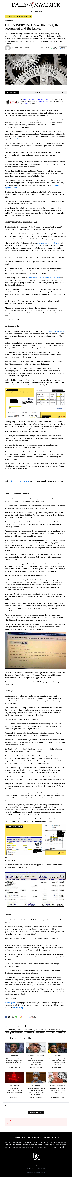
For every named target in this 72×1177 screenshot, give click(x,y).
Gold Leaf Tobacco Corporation (53, 1029)
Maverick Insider (22, 1137)
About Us (36, 1137)
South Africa (9, 1026)
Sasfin (7, 1032)
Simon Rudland (39, 1029)
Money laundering (10, 1029)
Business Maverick (20, 1026)
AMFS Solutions (61, 1032)
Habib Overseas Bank (17, 1032)
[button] (54, 48)
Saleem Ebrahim (29, 1032)
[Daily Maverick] (36, 4)
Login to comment (36, 1113)
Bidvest (19, 1029)
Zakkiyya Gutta (50, 1032)
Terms (40, 1165)
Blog (57, 1137)
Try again (10, 1124)
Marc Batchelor (40, 1032)
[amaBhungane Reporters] (8, 48)
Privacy (32, 1165)
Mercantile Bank (28, 1029)
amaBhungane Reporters (21, 47)
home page (19, 481)
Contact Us (48, 1137)
